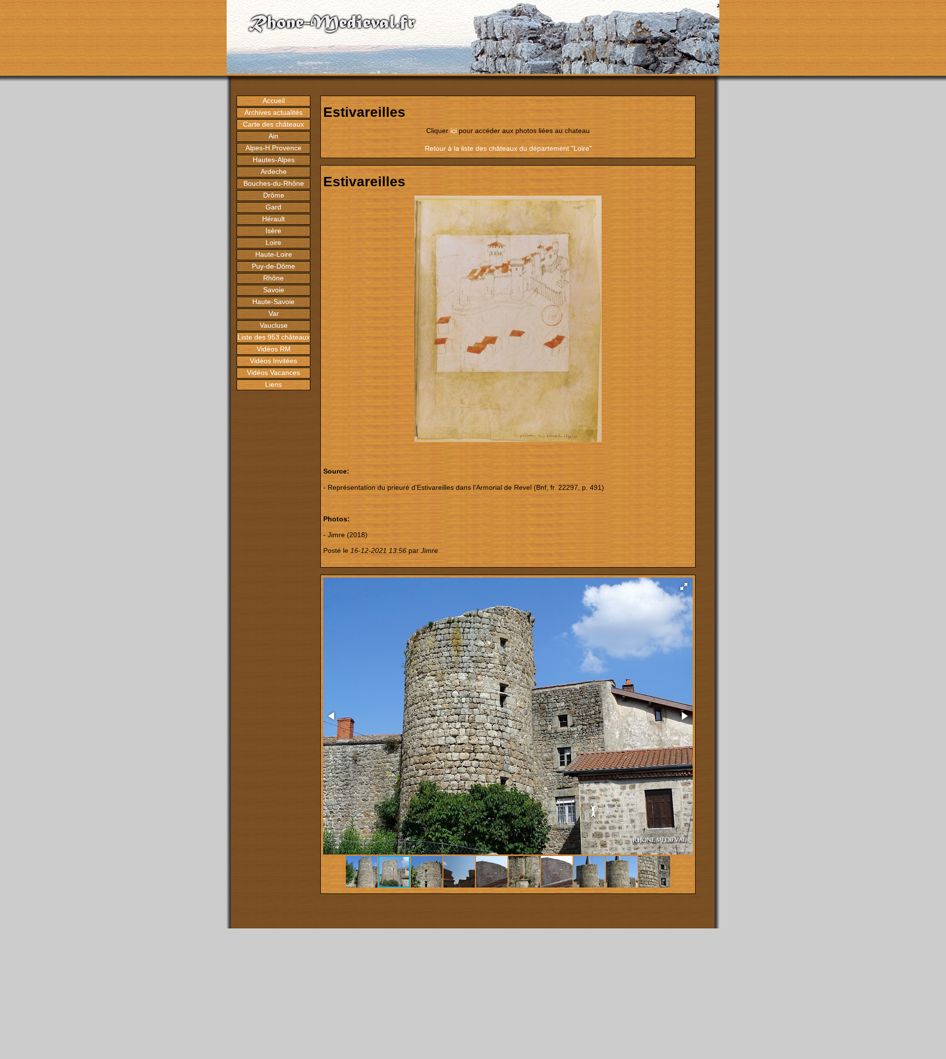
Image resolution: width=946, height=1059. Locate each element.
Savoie (273, 290)
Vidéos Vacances (273, 372)
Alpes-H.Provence (273, 148)
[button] (684, 586)
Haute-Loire (273, 254)
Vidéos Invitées (273, 361)
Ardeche (274, 171)
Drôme (273, 195)
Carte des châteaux (273, 124)
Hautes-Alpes (274, 160)
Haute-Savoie (273, 302)
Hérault (273, 219)
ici (453, 131)
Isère (273, 231)
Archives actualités (273, 112)
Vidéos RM (274, 349)
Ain (273, 136)
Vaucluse (274, 325)
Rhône (273, 278)
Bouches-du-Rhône (273, 183)
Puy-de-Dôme (273, 266)
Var (274, 313)
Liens (273, 384)
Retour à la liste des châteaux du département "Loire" (508, 148)
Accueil (274, 100)
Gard (273, 207)
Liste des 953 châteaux (273, 337)
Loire (273, 242)
